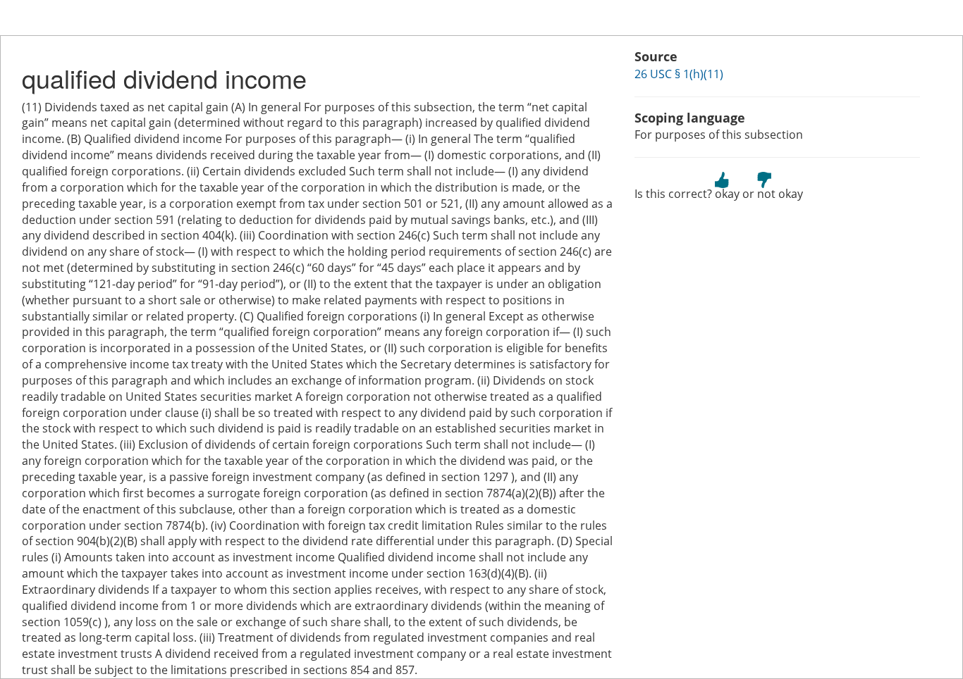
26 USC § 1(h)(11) (678, 74)
